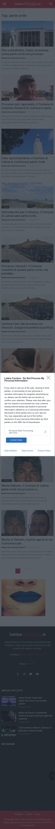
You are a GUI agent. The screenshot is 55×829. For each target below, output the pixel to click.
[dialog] (27, 414)
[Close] (49, 378)
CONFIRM (16, 440)
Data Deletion (11, 450)
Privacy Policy (44, 450)
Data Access (27, 450)
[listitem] (27, 432)
